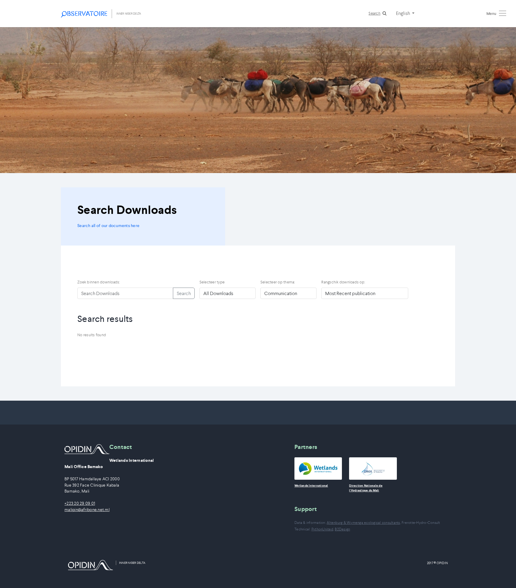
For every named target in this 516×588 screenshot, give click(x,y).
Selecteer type (212, 282)
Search (374, 13)
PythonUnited (322, 529)
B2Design (342, 529)
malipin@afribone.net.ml (87, 509)
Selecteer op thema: (277, 282)
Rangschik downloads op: (343, 282)
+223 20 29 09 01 (79, 503)
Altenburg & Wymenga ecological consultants (363, 522)
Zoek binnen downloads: (98, 282)
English (403, 13)
